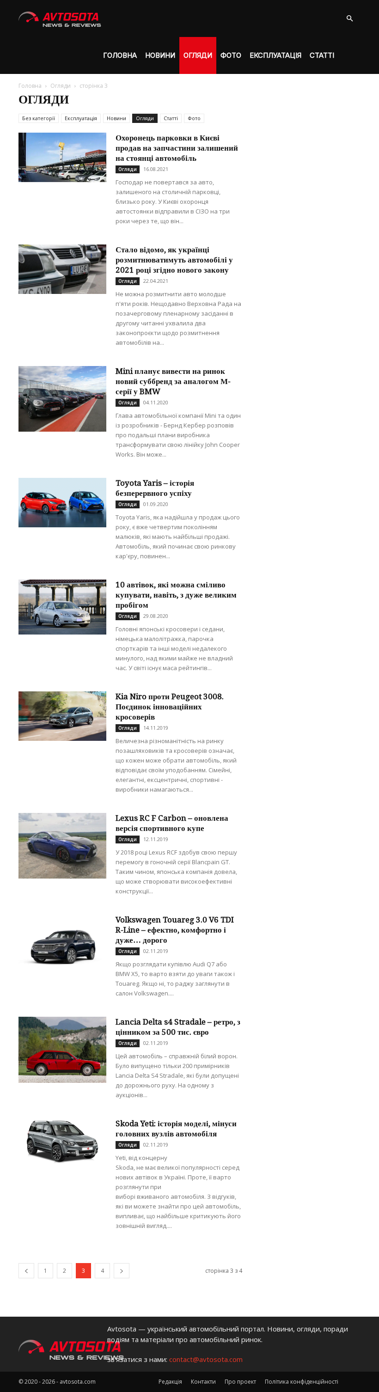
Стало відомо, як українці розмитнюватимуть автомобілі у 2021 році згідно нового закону (174, 260)
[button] (349, 18)
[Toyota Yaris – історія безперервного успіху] (62, 502)
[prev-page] (26, 1270)
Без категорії (38, 118)
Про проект (240, 1382)
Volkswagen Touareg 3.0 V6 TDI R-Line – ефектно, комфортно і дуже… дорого (175, 930)
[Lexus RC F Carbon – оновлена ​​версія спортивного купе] (62, 846)
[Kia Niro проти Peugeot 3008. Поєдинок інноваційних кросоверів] (62, 716)
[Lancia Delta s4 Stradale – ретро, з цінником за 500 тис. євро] (62, 1050)
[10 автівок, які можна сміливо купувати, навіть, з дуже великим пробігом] (62, 607)
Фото (230, 55)
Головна (120, 55)
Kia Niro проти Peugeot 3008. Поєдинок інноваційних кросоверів (170, 706)
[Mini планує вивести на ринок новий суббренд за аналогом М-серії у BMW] (62, 399)
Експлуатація (275, 55)
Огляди (197, 55)
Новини (160, 55)
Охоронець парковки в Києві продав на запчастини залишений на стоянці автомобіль (177, 148)
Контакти (203, 1382)
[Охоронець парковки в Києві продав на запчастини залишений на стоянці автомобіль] (62, 157)
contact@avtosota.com (206, 1359)
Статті (322, 55)
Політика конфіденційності (301, 1382)
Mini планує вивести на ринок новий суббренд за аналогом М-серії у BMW (173, 381)
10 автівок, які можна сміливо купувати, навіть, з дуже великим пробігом (176, 595)
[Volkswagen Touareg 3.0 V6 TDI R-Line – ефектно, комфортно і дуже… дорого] (62, 948)
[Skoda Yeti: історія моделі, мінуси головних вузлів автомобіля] (62, 1141)
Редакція (170, 1382)
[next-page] (121, 1270)
